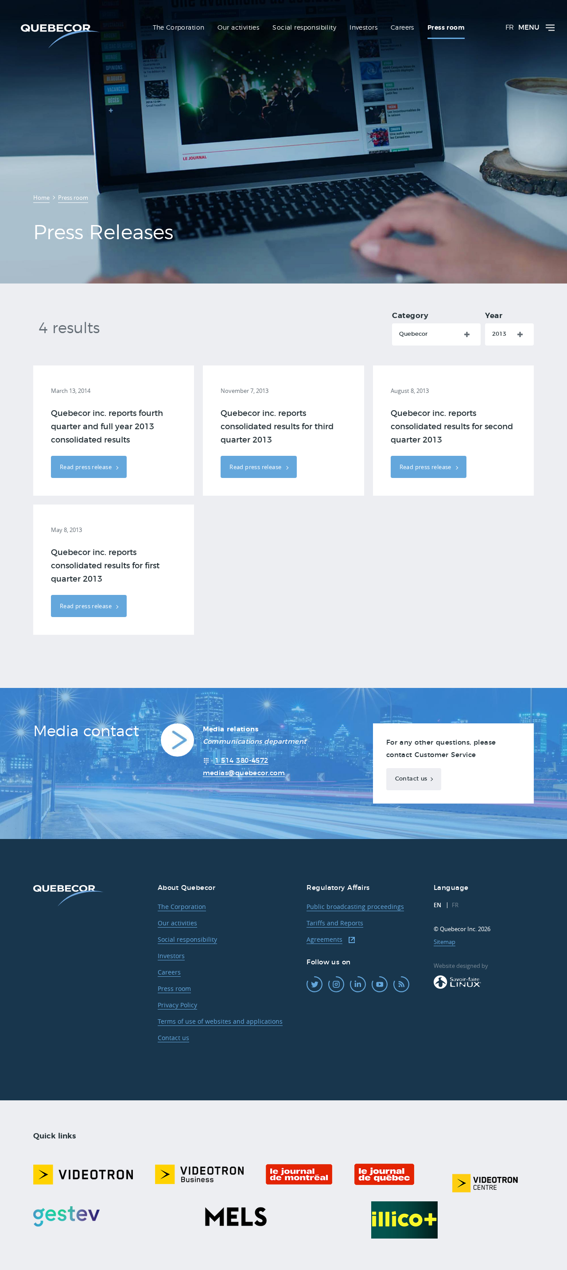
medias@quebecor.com (244, 773)
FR (509, 27)
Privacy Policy (177, 1005)
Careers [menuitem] (402, 28)
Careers (169, 972)
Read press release (86, 467)
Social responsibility (187, 939)
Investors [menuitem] (363, 28)
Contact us (411, 779)
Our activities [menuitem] (238, 28)
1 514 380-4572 (241, 760)
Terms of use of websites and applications (220, 1021)
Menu (528, 27)
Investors (171, 956)
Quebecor (413, 334)
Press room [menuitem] (446, 28)
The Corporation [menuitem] (178, 28)
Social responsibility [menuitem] (304, 28)
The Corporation (182, 906)
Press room (174, 988)
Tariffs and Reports (335, 923)
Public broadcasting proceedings (355, 906)
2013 (499, 334)
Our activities (177, 923)
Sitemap (444, 942)
